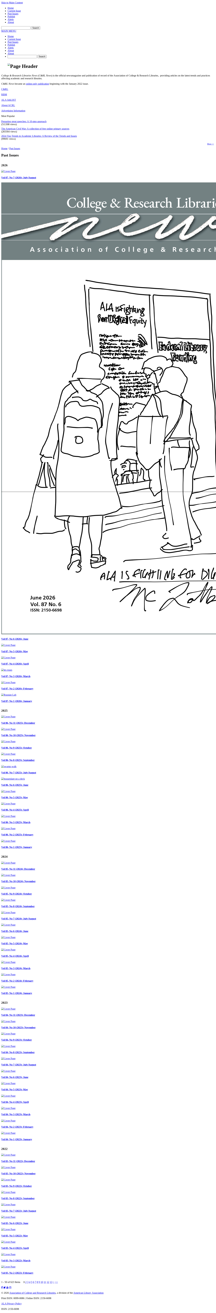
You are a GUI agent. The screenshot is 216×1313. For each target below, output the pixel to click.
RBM (4, 94)
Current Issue (14, 10)
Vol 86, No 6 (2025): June (14, 785)
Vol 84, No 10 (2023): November (18, 1027)
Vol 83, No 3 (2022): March (15, 1260)
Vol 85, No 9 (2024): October (16, 893)
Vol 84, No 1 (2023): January (16, 1139)
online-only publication (37, 83)
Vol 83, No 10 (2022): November (18, 1173)
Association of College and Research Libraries (32, 1292)
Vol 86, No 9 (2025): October (16, 747)
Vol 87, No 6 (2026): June (14, 639)
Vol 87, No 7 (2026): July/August (18, 177)
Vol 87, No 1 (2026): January (16, 701)
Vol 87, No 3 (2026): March (15, 676)
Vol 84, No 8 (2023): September (18, 1052)
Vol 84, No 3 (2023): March (15, 1114)
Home (11, 8)
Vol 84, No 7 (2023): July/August (18, 1064)
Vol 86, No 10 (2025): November (18, 735)
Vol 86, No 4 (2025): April (15, 809)
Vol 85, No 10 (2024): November (18, 881)
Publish (11, 16)
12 (48, 1282)
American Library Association (88, 1292)
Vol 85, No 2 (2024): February (17, 980)
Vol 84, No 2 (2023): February (17, 1127)
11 (45, 1282)
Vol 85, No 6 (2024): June (14, 931)
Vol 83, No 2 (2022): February (17, 1273)
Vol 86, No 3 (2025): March (15, 822)
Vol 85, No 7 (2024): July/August (18, 918)
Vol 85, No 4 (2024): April (15, 956)
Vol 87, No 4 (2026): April (15, 663)
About (11, 22)
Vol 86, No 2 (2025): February (17, 834)
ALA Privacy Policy (11, 1303)
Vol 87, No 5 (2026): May (14, 651)
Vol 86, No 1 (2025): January (16, 847)
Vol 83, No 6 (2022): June (14, 1223)
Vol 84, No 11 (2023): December (18, 1015)
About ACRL (8, 105)
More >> (210, 144)
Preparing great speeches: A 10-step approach (23, 121)
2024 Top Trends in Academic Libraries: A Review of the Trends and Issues (39, 136)
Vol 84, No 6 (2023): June (14, 1077)
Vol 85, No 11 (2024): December (18, 869)
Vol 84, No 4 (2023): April (15, 1102)
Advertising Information (13, 110)
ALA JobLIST (8, 100)
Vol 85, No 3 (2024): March (15, 968)
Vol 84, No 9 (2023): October (16, 1040)
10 (41, 1282)
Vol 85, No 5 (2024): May (14, 943)
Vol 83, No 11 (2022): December (18, 1161)
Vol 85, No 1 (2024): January (16, 993)
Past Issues (13, 13)
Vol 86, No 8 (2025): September (18, 760)
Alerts (11, 19)
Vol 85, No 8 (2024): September (18, 906)
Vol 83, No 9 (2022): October (16, 1186)
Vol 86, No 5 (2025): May (14, 797)
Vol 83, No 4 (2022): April (15, 1248)
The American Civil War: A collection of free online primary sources (35, 128)
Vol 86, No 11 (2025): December (18, 723)
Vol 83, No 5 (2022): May (14, 1235)
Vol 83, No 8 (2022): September (18, 1198)
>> (56, 1282)
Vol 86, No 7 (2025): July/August (18, 772)
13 (51, 1282)
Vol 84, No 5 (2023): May (14, 1089)
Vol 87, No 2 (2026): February (17, 688)
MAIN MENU (8, 31)
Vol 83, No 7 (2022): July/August (18, 1211)
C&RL (4, 89)
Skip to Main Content (12, 2)
